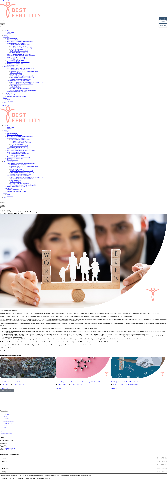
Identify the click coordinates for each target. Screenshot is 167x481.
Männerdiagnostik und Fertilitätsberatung (18, 80)
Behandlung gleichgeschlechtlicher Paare (18, 59)
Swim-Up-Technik (15, 87)
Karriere (9, 33)
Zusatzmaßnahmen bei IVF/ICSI (16, 43)
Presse (8, 99)
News (5, 98)
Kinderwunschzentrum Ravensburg (16, 96)
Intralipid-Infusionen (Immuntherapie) (20, 79)
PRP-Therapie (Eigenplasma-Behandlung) (22, 77)
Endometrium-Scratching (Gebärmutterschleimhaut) (24, 71)
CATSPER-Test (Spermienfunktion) (20, 88)
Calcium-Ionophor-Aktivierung (19, 52)
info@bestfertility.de (10, 448)
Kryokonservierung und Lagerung (19, 46)
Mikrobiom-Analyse (16, 73)
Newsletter (10, 101)
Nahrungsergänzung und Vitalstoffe (17, 91)
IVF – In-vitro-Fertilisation (14, 40)
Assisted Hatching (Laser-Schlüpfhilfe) (21, 48)
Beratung (6, 35)
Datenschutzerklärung (6, 433)
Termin (163, 22)
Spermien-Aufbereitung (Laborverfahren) (21, 84)
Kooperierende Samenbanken (15, 63)
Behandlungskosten (12, 65)
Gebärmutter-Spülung (16, 74)
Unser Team (10, 32)
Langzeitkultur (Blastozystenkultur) (20, 44)
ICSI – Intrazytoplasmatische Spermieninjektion (20, 41)
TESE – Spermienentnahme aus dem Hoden (19, 54)
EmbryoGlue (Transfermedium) (19, 51)
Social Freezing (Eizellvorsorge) (16, 57)
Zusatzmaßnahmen (8, 66)
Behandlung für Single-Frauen (15, 60)
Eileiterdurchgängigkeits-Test (18, 69)
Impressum (3, 430)
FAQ (4, 102)
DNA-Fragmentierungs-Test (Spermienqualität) (23, 90)
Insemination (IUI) (12, 38)
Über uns (6, 30)
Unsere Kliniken (8, 93)
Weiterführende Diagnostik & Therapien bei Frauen (21, 68)
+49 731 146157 (6, 0)
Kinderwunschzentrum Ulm (14, 95)
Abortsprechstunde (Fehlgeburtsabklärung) (18, 62)
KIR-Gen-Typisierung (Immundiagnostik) (21, 76)
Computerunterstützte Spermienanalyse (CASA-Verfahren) (26, 82)
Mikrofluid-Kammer (16, 85)
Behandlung (6, 37)
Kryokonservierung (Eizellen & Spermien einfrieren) (21, 55)
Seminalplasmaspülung (16, 49)
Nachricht (163, 25)
